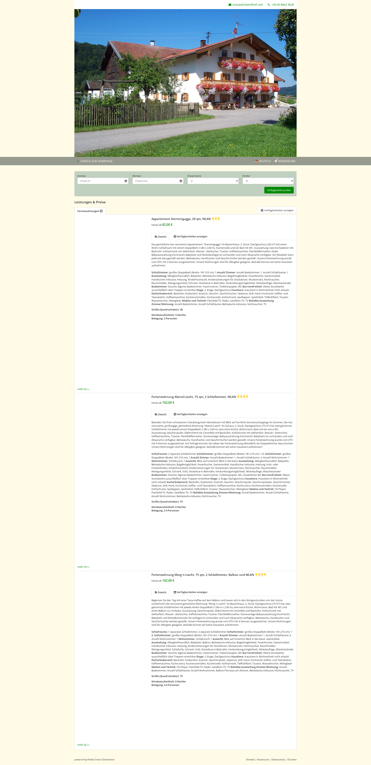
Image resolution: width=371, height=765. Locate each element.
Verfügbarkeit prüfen (279, 190)
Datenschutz (278, 759)
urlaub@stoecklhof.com (248, 4)
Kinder (246, 176)
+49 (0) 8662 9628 (282, 4)
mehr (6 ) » (83, 389)
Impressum (263, 759)
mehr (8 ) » (83, 744)
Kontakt (250, 759)
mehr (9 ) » (83, 566)
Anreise (81, 176)
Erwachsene (194, 176)
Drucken (292, 759)
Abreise (136, 176)
